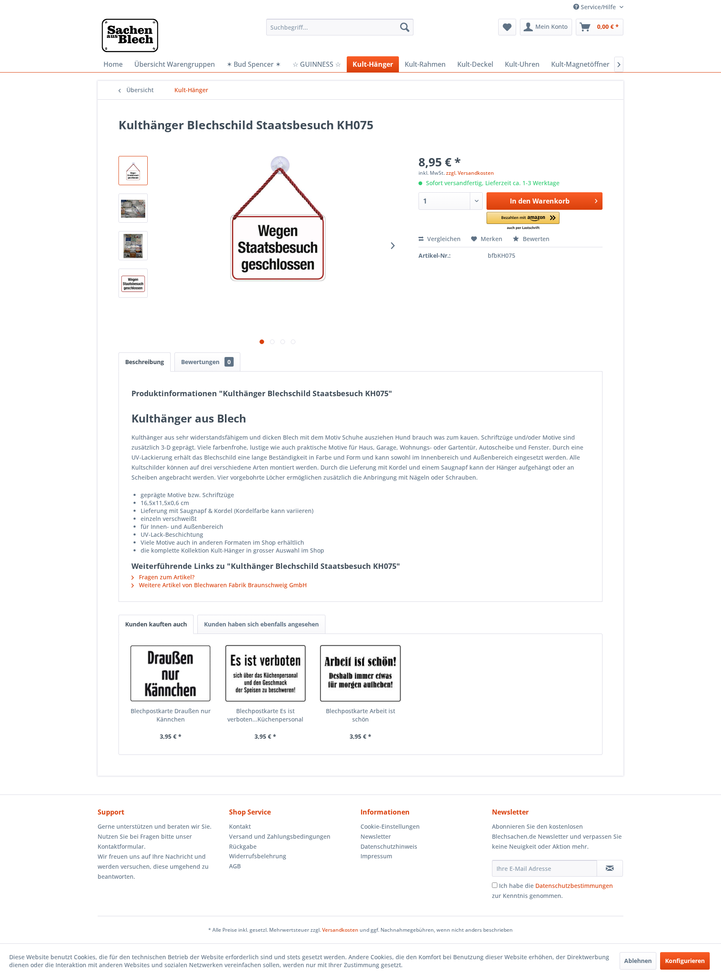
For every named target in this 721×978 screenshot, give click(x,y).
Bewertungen (206, 362)
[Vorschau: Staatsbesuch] (133, 283)
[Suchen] (404, 27)
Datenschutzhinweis (388, 846)
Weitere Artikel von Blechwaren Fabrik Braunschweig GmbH (222, 585)
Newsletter (375, 836)
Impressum (376, 856)
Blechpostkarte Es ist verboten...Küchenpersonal (265, 715)
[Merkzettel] (507, 27)
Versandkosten (340, 929)
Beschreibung (144, 362)
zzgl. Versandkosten (470, 172)
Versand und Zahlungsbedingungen (279, 836)
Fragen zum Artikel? (165, 577)
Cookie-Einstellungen (390, 826)
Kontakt (240, 826)
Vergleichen (443, 239)
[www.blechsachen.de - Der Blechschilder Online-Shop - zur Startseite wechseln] (130, 35)
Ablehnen (638, 961)
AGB (235, 866)
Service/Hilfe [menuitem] (598, 7)
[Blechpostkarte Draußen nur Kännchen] (170, 673)
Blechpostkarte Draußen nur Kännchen (171, 715)
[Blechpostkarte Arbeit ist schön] (360, 673)
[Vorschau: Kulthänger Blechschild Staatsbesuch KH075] (133, 170)
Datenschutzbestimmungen (574, 886)
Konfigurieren (685, 961)
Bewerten (535, 239)
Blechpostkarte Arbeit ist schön (360, 715)
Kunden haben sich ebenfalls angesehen (261, 624)
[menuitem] (339, 27)
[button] (523, 221)
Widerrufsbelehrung (257, 856)
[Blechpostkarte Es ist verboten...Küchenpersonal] (265, 673)
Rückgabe (243, 846)
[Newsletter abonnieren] (610, 868)
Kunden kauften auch (156, 624)
